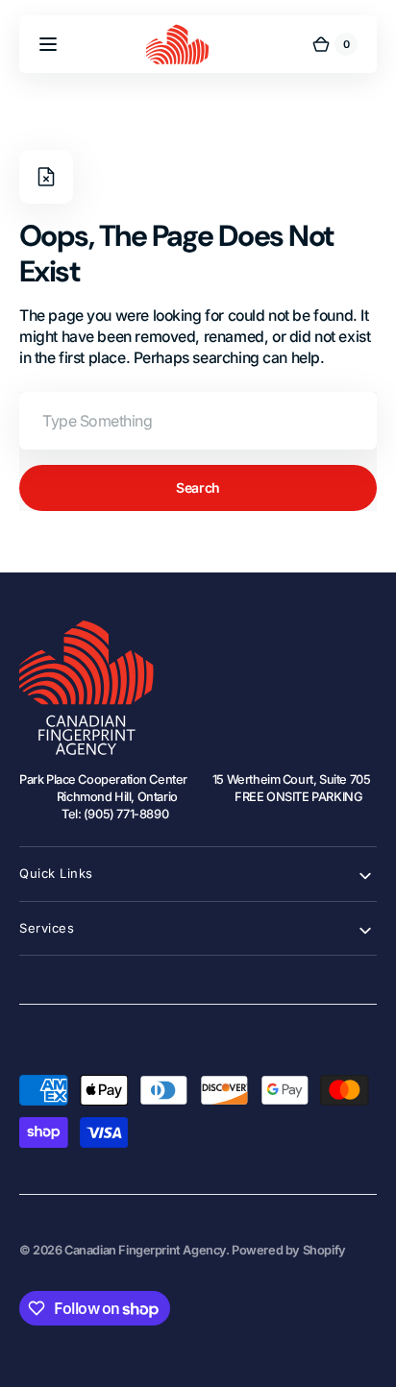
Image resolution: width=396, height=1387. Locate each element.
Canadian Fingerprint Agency (145, 1250)
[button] (48, 44)
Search (197, 487)
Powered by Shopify (289, 1250)
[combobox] (198, 421)
